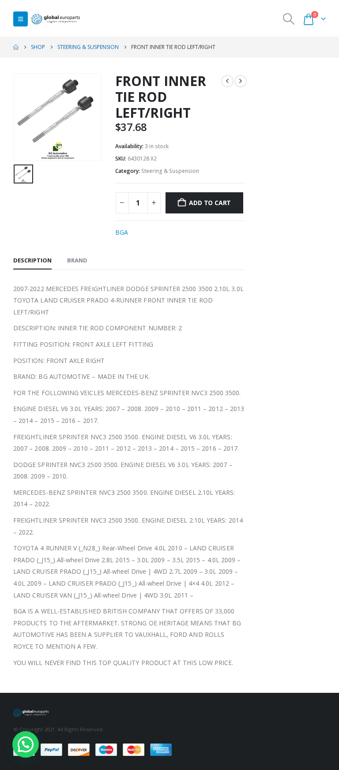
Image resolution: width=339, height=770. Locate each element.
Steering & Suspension (170, 171)
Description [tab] (32, 260)
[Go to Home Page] (16, 47)
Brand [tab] (77, 260)
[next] (240, 81)
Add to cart (210, 202)
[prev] (227, 81)
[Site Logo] (55, 19)
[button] (20, 18)
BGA (121, 232)
